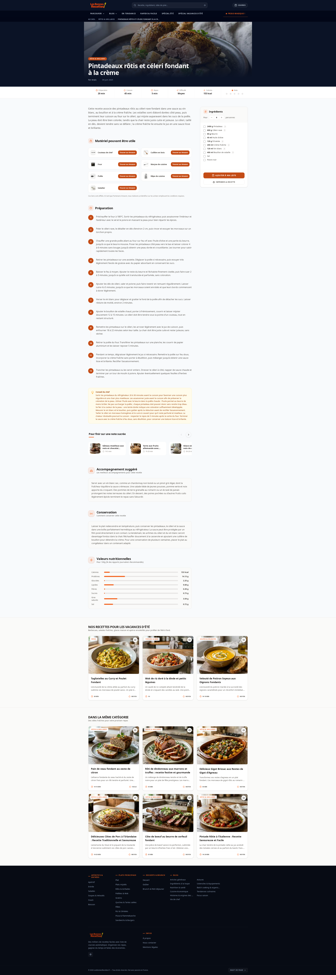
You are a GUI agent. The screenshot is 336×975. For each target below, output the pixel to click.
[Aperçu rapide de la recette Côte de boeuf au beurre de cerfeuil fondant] (189, 798)
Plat (117, 880)
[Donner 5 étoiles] (242, 94)
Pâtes (118, 907)
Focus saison (202, 895)
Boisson (91, 904)
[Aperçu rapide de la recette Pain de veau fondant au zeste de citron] (135, 730)
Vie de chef (175, 899)
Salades (91, 891)
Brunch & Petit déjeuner (153, 889)
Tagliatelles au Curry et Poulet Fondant (108, 680)
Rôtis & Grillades (106, 19)
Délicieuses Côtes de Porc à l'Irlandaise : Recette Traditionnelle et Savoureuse (113, 838)
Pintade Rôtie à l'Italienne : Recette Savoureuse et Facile (220, 838)
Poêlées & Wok (122, 893)
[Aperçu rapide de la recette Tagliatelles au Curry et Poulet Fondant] (135, 639)
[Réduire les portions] (211, 117)
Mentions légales (150, 947)
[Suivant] (188, 434)
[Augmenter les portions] (221, 117)
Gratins (119, 898)
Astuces (200, 879)
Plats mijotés (121, 884)
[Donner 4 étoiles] (238, 94)
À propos (147, 938)
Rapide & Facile (148, 13)
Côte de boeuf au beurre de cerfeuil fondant (166, 838)
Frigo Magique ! (236, 13)
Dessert (146, 880)
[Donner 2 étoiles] (230, 94)
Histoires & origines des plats (182, 895)
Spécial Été (168, 13)
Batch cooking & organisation (208, 887)
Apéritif (91, 882)
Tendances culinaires (206, 891)
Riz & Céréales (122, 911)
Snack (90, 900)
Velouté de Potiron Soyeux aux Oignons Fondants (218, 680)
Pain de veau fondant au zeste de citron (110, 770)
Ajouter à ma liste (225, 175)
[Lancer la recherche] (205, 5)
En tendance (129, 13)
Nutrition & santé (177, 887)
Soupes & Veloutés (96, 895)
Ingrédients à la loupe (180, 883)
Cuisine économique (179, 891)
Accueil (91, 19)
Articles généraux (178, 879)
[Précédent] (181, 434)
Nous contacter (149, 942)
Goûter (146, 884)
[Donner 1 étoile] (227, 94)
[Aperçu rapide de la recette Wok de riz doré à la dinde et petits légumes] (189, 639)
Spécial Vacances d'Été (190, 13)
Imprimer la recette (225, 182)
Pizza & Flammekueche (126, 915)
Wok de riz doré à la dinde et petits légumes (165, 680)
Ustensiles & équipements (208, 883)
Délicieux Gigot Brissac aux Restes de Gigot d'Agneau (221, 770)
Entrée (91, 886)
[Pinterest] (90, 954)
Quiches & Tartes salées (126, 902)
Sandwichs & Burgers (125, 920)
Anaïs (94, 80)
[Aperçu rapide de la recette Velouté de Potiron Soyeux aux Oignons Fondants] (243, 639)
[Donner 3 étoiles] (234, 94)
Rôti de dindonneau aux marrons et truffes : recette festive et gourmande (167, 770)
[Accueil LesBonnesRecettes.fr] (97, 5)
